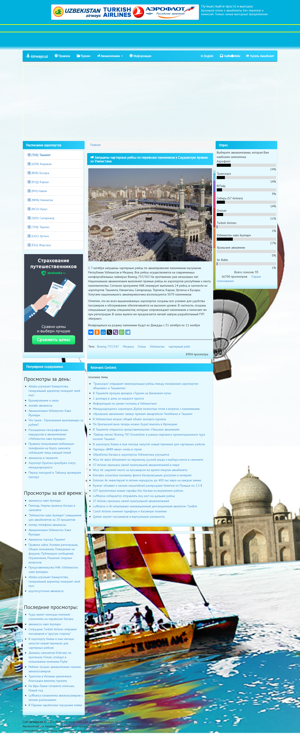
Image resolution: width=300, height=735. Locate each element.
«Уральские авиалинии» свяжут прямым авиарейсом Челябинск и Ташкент (142, 414)
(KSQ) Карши (40, 182)
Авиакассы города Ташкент (47, 539)
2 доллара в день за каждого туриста (118, 398)
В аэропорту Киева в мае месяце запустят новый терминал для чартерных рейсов (149, 444)
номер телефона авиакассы (47, 525)
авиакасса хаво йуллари (45, 500)
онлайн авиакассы (40, 405)
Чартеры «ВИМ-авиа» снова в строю (117, 449)
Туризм (85, 56)
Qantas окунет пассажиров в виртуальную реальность (129, 517)
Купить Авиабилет (261, 56)
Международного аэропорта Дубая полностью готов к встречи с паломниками (146, 409)
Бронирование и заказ (44, 400)
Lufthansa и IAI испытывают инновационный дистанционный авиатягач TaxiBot (145, 506)
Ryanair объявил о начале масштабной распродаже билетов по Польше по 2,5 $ (147, 486)
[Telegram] (127, 332)
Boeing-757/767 (108, 346)
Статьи (142, 346)
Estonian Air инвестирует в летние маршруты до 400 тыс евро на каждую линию (147, 480)
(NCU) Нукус (39, 209)
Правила (64, 56)
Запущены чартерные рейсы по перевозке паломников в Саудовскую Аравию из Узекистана (149, 159)
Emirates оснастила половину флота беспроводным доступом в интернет (142, 475)
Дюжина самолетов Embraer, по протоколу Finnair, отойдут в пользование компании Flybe (50, 657)
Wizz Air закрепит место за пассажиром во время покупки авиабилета (140, 470)
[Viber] (115, 332)
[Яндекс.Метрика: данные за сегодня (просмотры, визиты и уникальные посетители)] (206, 723)
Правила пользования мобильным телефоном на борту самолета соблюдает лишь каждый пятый (51, 448)
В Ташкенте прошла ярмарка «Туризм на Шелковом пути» (132, 393)
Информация (142, 56)
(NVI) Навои (39, 191)
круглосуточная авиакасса (46, 591)
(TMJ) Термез (40, 227)
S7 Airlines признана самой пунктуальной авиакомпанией (131, 501)
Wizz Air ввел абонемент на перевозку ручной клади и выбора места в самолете (148, 460)
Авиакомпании (110, 56)
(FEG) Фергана (41, 245)
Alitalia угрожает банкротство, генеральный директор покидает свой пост (54, 390)
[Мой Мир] (103, 332)
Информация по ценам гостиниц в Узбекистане (125, 403)
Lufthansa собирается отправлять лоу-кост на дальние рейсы (134, 496)
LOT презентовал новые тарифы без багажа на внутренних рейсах (138, 491)
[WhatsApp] (121, 332)
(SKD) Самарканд (42, 218)
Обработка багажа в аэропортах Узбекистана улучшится (131, 454)
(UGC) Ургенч (40, 236)
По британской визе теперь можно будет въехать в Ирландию (135, 424)
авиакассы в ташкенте (43, 458)
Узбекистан (157, 346)
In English (207, 56)
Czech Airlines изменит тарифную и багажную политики (130, 511)
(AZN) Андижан (41, 164)
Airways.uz (39, 56)
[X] (109, 332)
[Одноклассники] (97, 332)
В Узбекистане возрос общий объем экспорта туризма (129, 419)
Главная (95, 145)
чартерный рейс (179, 346)
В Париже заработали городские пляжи (55, 705)
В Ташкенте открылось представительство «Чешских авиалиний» (136, 429)
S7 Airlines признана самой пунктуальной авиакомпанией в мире (136, 465)
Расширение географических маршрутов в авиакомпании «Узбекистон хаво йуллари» (48, 434)
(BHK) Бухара (40, 173)
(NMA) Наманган (42, 200)
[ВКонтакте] (91, 332)
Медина (128, 346)
